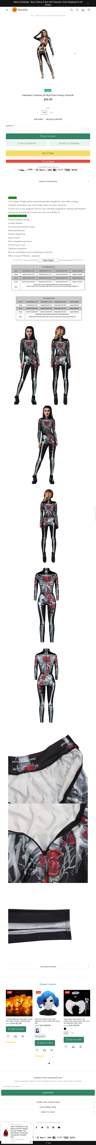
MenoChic (20, 10)
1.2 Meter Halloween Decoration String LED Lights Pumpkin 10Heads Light (19, 1020)
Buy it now (48, 153)
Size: (48, 108)
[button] (11, 1042)
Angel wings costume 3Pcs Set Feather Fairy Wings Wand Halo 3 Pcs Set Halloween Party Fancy (77, 1021)
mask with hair (37, 1030)
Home (32, 15)
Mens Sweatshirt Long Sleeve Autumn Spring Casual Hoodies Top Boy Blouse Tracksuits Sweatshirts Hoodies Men (19, 1137)
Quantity (10, 126)
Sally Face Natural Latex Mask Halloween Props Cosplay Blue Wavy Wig (47, 1021)
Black (65, 1029)
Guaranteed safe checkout (48, 167)
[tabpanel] (19, 1018)
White (69, 1029)
